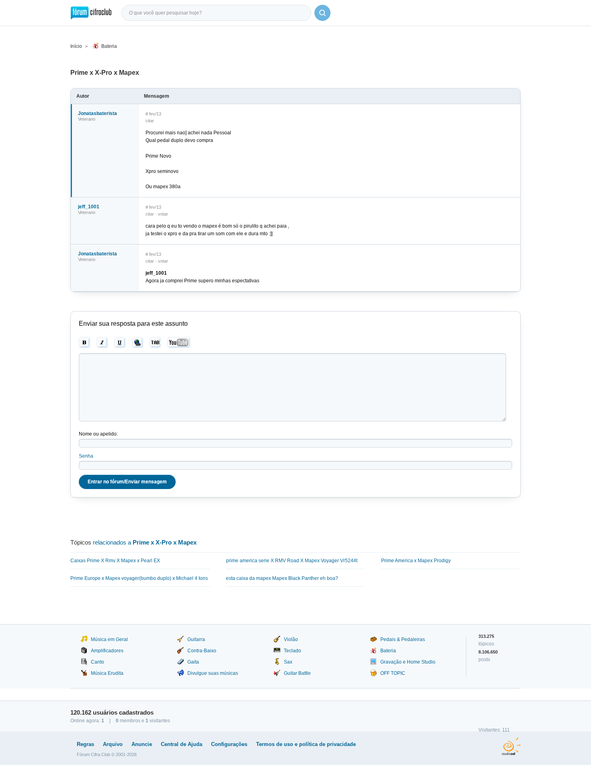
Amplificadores (107, 651)
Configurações (229, 744)
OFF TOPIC (392, 673)
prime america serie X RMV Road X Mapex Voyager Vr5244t (291, 560)
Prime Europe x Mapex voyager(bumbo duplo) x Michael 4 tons (139, 578)
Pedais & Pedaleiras (402, 639)
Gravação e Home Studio (407, 662)
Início (76, 46)
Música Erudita (107, 673)
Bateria (109, 46)
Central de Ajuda (181, 744)
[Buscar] (322, 13)
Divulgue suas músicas (212, 673)
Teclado (292, 651)
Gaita (193, 662)
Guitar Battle (297, 673)
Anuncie (141, 744)
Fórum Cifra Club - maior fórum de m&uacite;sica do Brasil (91, 12)
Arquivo (113, 744)
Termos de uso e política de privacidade (306, 744)
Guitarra (196, 639)
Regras (85, 744)
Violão (291, 639)
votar (163, 214)
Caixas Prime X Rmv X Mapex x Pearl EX (115, 560)
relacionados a (145, 542)
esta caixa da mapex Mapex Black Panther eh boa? (282, 578)
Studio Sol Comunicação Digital (511, 746)
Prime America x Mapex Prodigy (416, 560)
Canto (97, 662)
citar (150, 120)
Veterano (86, 119)
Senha (86, 456)
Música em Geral (109, 639)
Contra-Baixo (201, 651)
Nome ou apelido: (98, 434)
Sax (288, 662)
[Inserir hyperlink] (138, 342)
